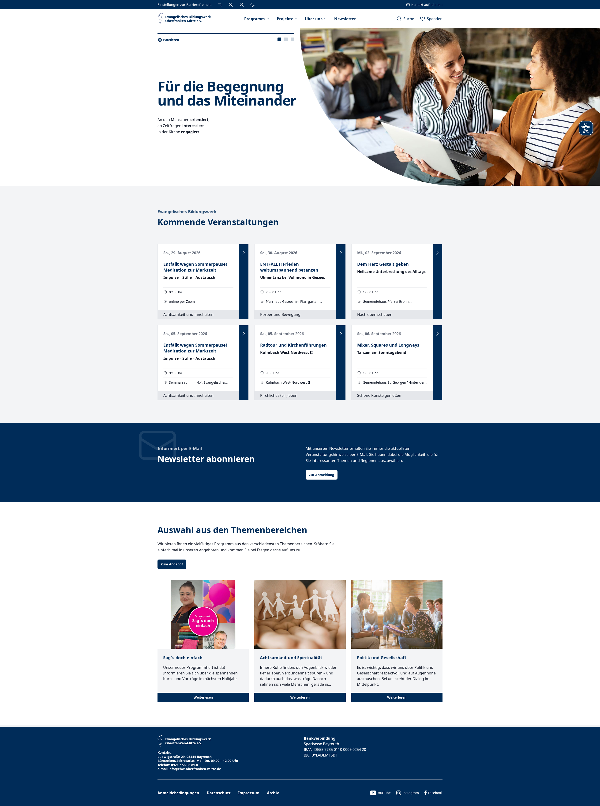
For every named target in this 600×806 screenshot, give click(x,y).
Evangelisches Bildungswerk (187, 211)
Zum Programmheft (177, 142)
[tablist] (286, 39)
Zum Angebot (172, 564)
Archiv (273, 792)
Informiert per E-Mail (180, 448)
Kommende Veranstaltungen (218, 222)
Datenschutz (219, 792)
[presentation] (279, 39)
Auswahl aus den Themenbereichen (232, 530)
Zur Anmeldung (321, 475)
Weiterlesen (203, 697)
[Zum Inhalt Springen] (220, 4)
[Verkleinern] (241, 4)
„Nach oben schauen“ (197, 81)
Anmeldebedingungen (178, 792)
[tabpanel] (300, 107)
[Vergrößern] (231, 4)
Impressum (248, 792)
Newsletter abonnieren (206, 459)
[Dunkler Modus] (252, 4)
